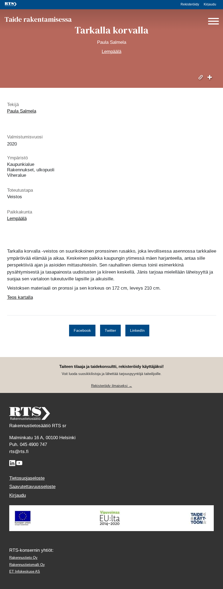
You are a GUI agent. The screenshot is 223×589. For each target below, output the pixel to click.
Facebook (82, 330)
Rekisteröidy (190, 4)
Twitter (110, 330)
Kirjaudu (210, 4)
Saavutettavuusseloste (32, 486)
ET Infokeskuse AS (24, 571)
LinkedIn (137, 330)
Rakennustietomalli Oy (27, 565)
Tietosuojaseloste (27, 478)
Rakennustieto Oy (23, 558)
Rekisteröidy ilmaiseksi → (111, 386)
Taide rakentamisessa (38, 19)
